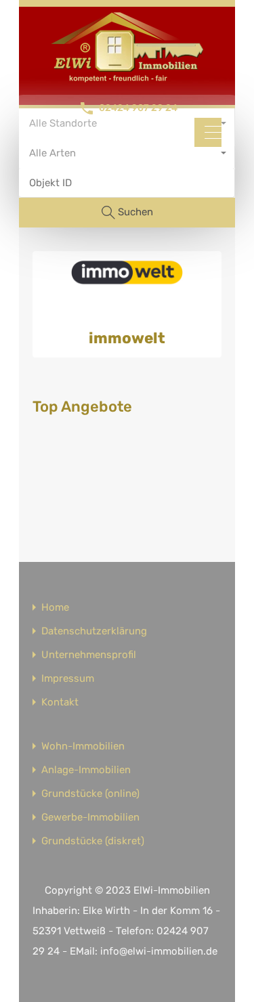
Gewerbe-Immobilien (90, 817)
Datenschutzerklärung (94, 631)
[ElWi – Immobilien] (127, 78)
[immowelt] (127, 280)
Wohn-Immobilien (83, 746)
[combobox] (127, 153)
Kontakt (60, 702)
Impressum (67, 679)
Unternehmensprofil (88, 655)
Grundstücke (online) (90, 794)
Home (55, 608)
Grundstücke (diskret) (92, 841)
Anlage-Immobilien (86, 770)
